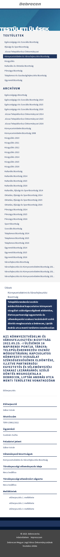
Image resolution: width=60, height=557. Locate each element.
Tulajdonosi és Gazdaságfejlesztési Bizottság (26, 75)
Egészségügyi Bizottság (16, 95)
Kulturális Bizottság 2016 (16, 185)
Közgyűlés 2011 (12, 142)
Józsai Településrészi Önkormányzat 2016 (24, 123)
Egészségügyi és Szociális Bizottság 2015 (24, 104)
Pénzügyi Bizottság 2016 (16, 219)
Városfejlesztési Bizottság (17, 262)
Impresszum (36, 537)
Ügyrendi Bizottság (13, 80)
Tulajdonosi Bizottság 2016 (17, 242)
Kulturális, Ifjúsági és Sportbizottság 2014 (24, 190)
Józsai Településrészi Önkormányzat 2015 (24, 118)
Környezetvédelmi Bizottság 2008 (20, 133)
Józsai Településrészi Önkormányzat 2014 (24, 114)
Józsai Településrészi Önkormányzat (22, 51)
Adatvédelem (22, 537)
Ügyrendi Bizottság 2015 (16, 252)
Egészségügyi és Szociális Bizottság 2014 (24, 99)
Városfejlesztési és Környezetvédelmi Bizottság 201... (29, 266)
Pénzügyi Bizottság (13, 70)
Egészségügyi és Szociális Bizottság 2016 (24, 109)
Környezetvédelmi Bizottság (18, 128)
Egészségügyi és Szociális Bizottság (21, 42)
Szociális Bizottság (13, 228)
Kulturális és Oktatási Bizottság (19, 65)
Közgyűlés (9, 61)
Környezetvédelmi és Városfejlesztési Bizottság (27, 56)
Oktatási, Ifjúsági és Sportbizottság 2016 (23, 204)
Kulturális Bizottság (13, 171)
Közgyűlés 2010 (12, 138)
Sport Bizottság (12, 223)
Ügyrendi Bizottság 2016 (16, 257)
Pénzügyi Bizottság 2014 (16, 209)
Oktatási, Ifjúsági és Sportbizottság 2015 (23, 200)
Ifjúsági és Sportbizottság (17, 46)
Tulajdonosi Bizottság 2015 (17, 238)
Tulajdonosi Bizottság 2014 (17, 233)
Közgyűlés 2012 (12, 147)
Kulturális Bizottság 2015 (16, 180)
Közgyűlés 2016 (12, 166)
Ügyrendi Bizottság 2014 (16, 247)
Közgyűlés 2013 (12, 152)
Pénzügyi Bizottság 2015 (16, 214)
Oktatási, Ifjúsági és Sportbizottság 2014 (23, 195)
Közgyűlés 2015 (12, 161)
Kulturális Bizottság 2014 (16, 176)
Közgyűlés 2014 (12, 157)
